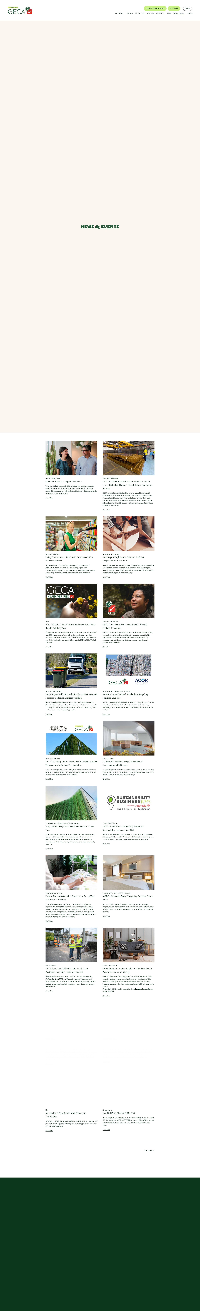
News (58, 478)
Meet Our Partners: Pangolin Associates (64, 481)
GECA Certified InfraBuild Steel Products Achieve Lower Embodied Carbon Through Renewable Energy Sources (127, 485)
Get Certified (174, 8)
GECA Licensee (112, 478)
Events (105, 823)
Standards (129, 13)
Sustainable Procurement (71, 823)
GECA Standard (112, 621)
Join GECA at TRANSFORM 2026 (119, 1113)
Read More (49, 498)
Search (187, 8)
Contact (189, 13)
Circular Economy (113, 554)
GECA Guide (54, 554)
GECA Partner (50, 478)
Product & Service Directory (155, 8)
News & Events (179, 13)
